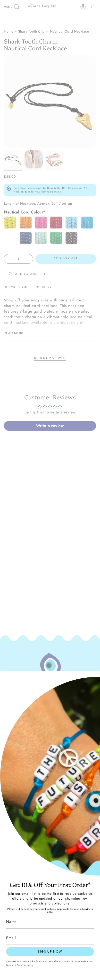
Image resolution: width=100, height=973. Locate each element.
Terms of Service (16, 965)
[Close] (92, 678)
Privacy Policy (79, 961)
